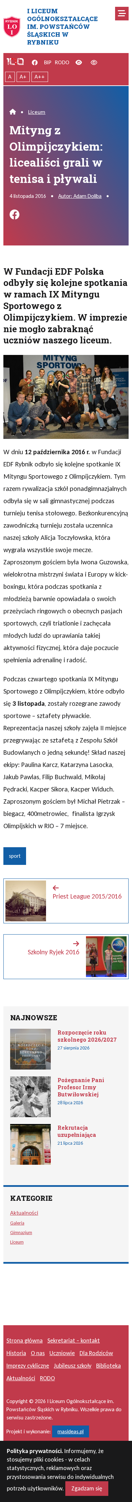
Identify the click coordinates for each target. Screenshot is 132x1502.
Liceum (36, 112)
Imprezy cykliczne (27, 1365)
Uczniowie (62, 1353)
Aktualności (24, 1212)
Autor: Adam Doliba (80, 196)
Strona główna (24, 1340)
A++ (40, 76)
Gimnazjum (21, 1232)
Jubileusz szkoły (72, 1365)
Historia (16, 1353)
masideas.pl (71, 1431)
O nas (38, 1353)
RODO (62, 62)
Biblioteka (108, 1365)
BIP (47, 62)
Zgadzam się (86, 1488)
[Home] (12, 112)
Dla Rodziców (96, 1353)
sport (15, 856)
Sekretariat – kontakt (73, 1340)
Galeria (17, 1223)
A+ (23, 76)
